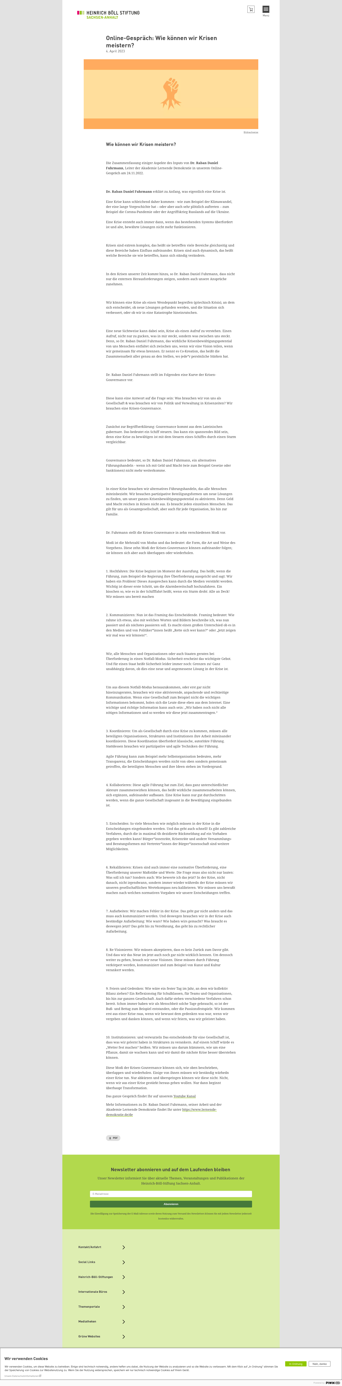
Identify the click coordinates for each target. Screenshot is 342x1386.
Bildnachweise (251, 132)
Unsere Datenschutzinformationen (21, 1376)
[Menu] (266, 9)
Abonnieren (171, 1204)
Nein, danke (320, 1363)
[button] (251, 9)
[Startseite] (108, 14)
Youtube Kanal (184, 1096)
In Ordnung (295, 1363)
